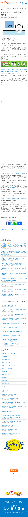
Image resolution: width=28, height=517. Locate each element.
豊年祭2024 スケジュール (9, 411)
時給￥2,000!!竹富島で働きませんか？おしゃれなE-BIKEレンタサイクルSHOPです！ (13, 258)
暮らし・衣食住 (7, 362)
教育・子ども (7, 368)
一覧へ (14, 229)
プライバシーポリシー (17, 501)
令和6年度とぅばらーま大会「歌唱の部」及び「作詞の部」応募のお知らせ (13, 407)
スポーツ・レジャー (8, 365)
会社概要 (7, 501)
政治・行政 (6, 359)
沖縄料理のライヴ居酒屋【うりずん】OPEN (14, 323)
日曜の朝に (6, 383)
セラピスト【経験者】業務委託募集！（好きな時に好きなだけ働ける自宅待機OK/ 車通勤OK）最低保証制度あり (14, 253)
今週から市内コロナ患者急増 (9, 429)
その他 (5, 386)
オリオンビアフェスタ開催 (10, 327)
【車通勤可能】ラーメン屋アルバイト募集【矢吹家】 (13, 269)
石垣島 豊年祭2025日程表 (10, 340)
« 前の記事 (4, 229)
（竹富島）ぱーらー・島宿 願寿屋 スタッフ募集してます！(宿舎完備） (14, 295)
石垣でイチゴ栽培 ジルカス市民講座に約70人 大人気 (14, 310)
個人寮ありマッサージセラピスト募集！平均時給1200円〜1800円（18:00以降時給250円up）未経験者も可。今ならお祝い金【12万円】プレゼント (14, 245)
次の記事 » (24, 229)
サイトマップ (18, 502)
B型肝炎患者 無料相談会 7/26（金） (11, 421)
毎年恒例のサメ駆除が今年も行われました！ (13, 402)
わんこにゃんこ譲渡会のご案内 (10, 398)
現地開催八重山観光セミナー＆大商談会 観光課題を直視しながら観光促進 (13, 319)
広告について (9, 502)
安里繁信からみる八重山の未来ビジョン (13, 331)
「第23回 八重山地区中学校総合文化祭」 (13, 173)
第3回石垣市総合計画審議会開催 (11, 336)
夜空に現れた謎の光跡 (7, 425)
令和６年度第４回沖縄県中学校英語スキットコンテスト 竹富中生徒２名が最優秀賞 (13, 416)
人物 (4, 377)
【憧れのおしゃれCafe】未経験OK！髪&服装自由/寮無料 (13, 274)
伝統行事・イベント (8, 353)
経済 (4, 356)
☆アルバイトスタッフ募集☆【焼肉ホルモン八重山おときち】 (13, 284)
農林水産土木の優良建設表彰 (11, 344)
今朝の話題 (6, 380)
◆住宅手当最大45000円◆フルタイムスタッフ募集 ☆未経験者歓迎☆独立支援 (14, 279)
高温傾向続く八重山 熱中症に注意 (11, 433)
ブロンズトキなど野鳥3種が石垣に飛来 (13, 314)
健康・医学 (6, 374)
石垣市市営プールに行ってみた (11, 305)
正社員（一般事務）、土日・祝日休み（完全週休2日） (13, 290)
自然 (4, 371)
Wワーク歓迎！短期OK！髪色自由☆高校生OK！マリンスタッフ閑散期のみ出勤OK (12, 264)
